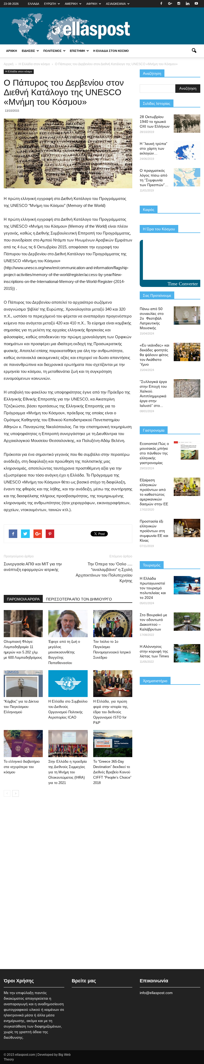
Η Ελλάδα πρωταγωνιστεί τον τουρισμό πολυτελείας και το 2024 (153, 588)
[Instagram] (179, 3)
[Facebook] (161, 3)
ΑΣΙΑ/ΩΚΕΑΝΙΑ (116, 3)
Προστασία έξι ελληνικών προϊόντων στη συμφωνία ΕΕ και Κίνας (154, 531)
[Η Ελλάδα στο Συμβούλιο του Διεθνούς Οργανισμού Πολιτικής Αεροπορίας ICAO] (67, 683)
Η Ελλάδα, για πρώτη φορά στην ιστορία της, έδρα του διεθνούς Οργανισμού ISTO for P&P (110, 712)
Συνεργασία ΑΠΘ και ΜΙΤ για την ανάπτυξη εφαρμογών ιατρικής (33, 567)
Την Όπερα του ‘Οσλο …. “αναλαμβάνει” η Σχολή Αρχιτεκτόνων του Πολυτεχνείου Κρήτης (104, 572)
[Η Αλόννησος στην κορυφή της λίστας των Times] (187, 653)
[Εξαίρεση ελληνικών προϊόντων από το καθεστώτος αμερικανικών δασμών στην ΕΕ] (187, 487)
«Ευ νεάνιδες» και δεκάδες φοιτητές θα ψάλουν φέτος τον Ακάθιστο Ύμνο (154, 354)
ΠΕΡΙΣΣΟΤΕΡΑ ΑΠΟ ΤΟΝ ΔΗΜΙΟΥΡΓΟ (79, 599)
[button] (194, 50)
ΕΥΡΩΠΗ (50, 3)
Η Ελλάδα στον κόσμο (18, 71)
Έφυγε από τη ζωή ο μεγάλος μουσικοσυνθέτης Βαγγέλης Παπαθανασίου (64, 652)
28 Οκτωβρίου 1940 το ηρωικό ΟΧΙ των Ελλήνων (154, 121)
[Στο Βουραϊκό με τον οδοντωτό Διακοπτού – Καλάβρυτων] (187, 621)
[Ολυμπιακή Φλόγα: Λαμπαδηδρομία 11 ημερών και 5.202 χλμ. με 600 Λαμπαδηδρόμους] (23, 623)
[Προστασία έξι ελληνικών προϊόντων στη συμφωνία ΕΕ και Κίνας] (187, 528)
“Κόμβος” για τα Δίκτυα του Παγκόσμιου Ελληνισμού (21, 706)
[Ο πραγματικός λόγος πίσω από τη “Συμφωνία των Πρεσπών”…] (187, 177)
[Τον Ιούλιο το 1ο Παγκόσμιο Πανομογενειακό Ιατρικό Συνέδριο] (112, 623)
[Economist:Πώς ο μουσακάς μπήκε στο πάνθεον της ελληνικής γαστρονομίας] (187, 450)
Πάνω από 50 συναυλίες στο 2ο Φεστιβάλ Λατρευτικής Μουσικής (152, 318)
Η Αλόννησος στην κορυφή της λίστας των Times (154, 651)
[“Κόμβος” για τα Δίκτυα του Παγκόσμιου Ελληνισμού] (23, 683)
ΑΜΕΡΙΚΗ (71, 3)
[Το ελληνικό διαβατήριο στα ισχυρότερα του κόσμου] (23, 743)
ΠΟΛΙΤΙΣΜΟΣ (52, 50)
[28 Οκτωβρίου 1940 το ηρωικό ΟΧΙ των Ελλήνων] (187, 123)
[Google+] (170, 3)
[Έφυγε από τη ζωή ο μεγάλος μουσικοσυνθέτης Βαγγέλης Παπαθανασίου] (67, 623)
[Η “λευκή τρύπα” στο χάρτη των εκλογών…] (187, 150)
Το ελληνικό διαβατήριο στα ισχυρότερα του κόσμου (22, 767)
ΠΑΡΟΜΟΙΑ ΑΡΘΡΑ (23, 599)
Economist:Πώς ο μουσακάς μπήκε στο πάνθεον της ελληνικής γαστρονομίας (154, 453)
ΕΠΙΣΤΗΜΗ (77, 50)
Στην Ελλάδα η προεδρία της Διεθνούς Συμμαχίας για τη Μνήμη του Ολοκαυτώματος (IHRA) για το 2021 (67, 772)
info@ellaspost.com (156, 993)
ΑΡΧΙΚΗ (11, 50)
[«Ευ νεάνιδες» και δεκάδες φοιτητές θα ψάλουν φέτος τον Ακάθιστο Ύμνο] (187, 352)
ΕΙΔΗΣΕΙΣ (28, 50)
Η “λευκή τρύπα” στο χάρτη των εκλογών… (153, 148)
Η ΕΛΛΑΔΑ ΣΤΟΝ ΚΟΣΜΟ (111, 50)
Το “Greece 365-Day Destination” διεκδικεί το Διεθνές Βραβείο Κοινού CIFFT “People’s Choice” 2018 (112, 772)
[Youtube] (196, 3)
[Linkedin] (188, 3)
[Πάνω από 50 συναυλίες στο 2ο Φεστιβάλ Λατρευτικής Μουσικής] (187, 315)
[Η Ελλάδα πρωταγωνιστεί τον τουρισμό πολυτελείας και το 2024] (187, 585)
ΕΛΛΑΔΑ (33, 3)
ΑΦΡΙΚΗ (91, 3)
